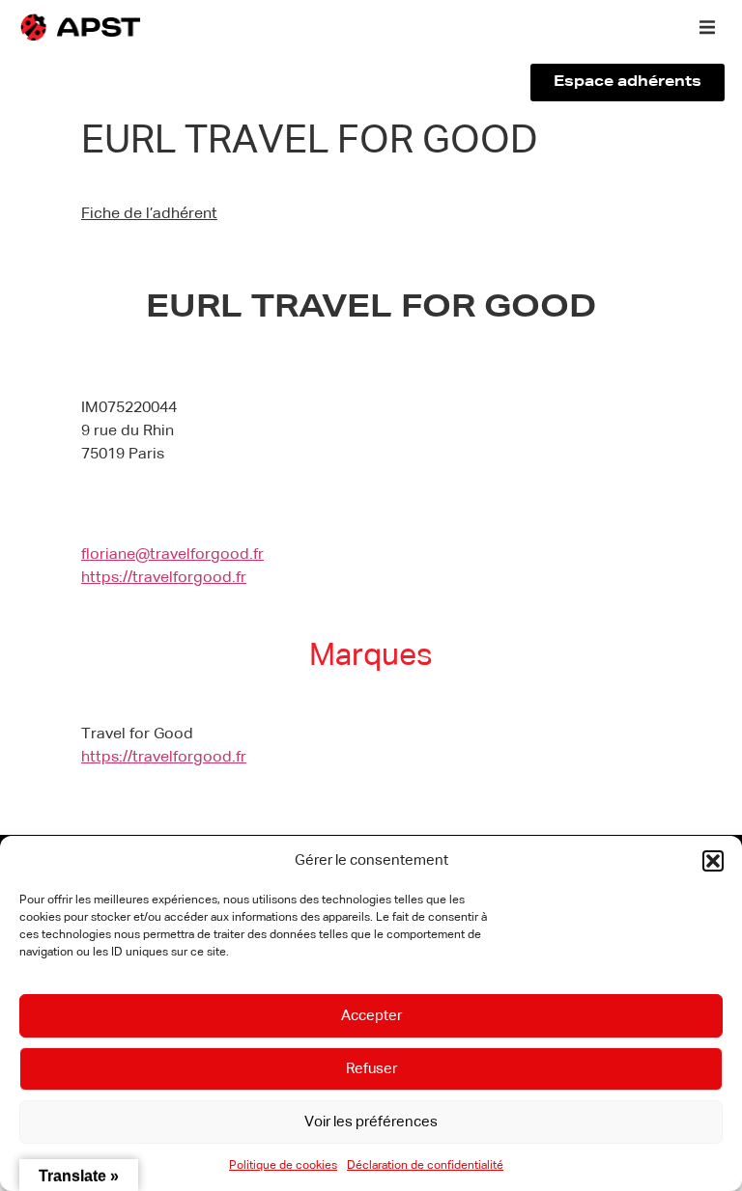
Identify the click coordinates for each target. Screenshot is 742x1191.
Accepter (371, 1016)
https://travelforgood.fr (163, 578)
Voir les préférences (371, 1122)
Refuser (371, 1069)
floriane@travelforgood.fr (172, 555)
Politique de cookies (283, 1166)
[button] (713, 861)
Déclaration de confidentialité (425, 1166)
